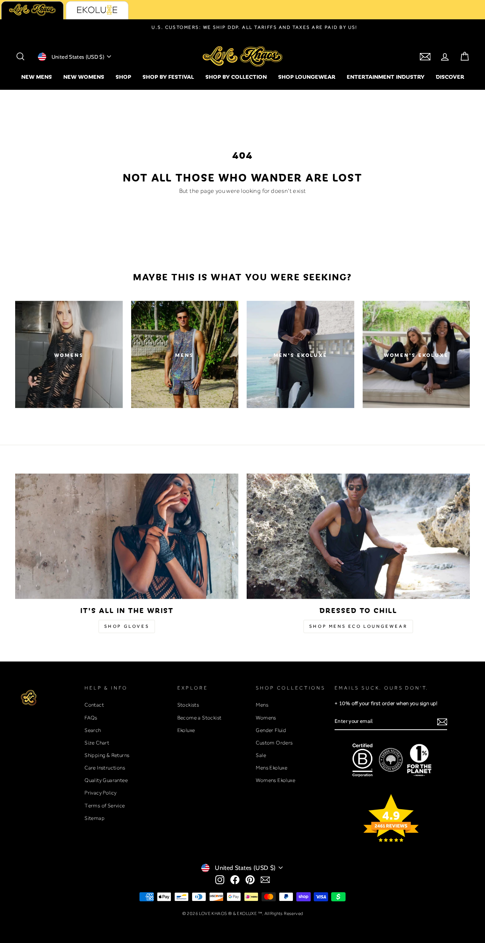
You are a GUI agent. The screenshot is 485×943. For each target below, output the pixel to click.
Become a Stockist (199, 718)
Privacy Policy (100, 793)
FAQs (90, 718)
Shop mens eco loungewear (358, 626)
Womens (266, 718)
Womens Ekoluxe (275, 780)
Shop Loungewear (306, 76)
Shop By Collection (236, 76)
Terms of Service (104, 805)
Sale (261, 755)
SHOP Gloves (127, 626)
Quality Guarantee (106, 780)
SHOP (123, 76)
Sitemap (94, 818)
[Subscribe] (442, 721)
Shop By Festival (168, 76)
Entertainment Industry (385, 76)
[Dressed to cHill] (358, 536)
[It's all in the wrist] (126, 536)
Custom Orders (274, 743)
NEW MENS (36, 76)
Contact (94, 705)
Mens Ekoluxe (271, 768)
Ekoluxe (186, 730)
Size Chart (96, 743)
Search (92, 730)
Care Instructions (104, 768)
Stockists (188, 705)
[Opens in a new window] (219, 880)
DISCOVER (450, 76)
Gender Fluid (271, 730)
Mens (262, 705)
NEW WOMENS (83, 76)
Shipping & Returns (106, 755)
